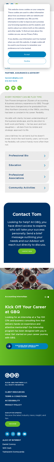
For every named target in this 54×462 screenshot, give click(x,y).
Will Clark (7, 448)
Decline (27, 61)
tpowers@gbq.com (14, 78)
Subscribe (12, 423)
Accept (27, 54)
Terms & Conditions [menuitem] (16, 396)
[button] (45, 297)
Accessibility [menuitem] (12, 401)
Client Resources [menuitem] (15, 392)
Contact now (27, 251)
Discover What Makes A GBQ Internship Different (27, 346)
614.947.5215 (11, 81)
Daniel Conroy (9, 444)
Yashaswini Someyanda (13, 452)
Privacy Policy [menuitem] (13, 405)
